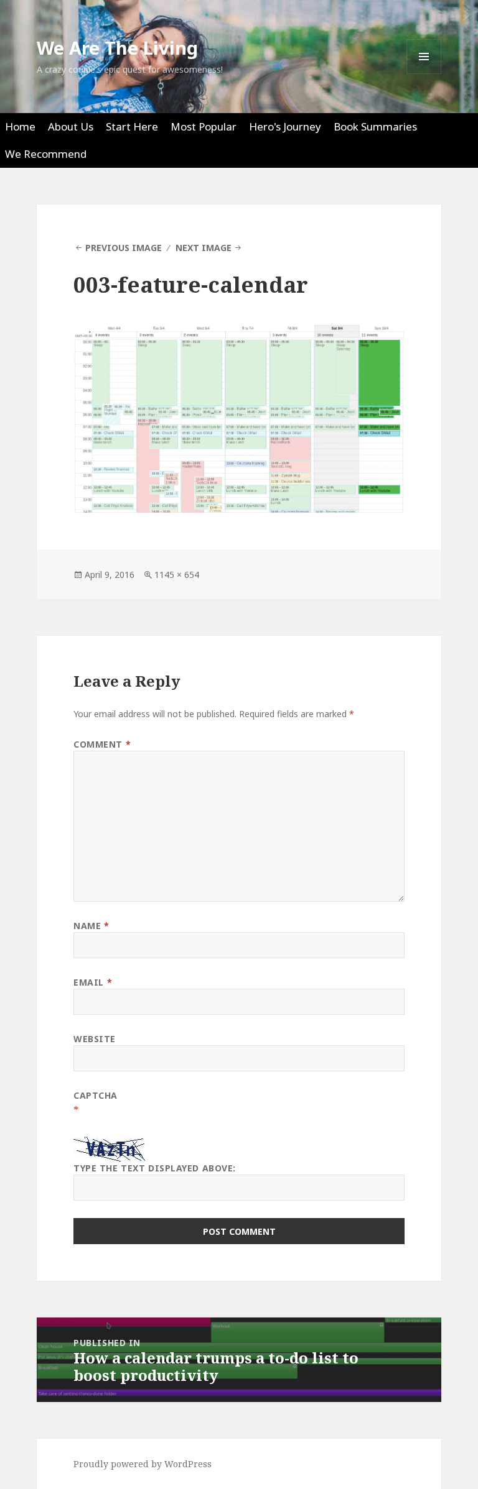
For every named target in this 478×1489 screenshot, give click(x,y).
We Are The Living (117, 47)
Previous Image (123, 248)
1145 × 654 (176, 574)
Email (92, 982)
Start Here (132, 126)
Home (20, 126)
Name (91, 926)
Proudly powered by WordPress (142, 1464)
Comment (102, 744)
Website (94, 1039)
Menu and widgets (424, 73)
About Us (70, 126)
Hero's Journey (285, 126)
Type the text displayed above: (154, 1168)
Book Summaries (375, 126)
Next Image (204, 248)
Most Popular (204, 126)
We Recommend (46, 154)
